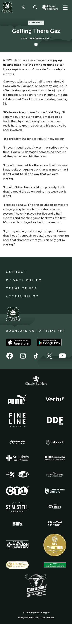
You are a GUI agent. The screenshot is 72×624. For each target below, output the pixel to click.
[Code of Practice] (54, 545)
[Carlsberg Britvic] (54, 490)
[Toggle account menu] (23, 7)
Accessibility (22, 296)
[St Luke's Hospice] (17, 458)
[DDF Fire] (54, 420)
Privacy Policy (24, 280)
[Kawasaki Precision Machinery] (54, 458)
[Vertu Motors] (54, 399)
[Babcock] (54, 442)
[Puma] (17, 399)
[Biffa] (17, 524)
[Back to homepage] (7, 7)
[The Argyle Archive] (54, 565)
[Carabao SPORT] (36, 586)
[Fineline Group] (17, 420)
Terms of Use (21, 288)
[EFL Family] (17, 565)
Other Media (47, 617)
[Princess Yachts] (54, 474)
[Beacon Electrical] (17, 442)
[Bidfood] (54, 507)
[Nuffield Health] (54, 523)
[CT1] (17, 490)
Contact (16, 272)
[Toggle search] (35, 7)
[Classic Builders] (36, 380)
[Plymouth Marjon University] (17, 545)
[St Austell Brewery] (17, 507)
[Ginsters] (17, 474)
